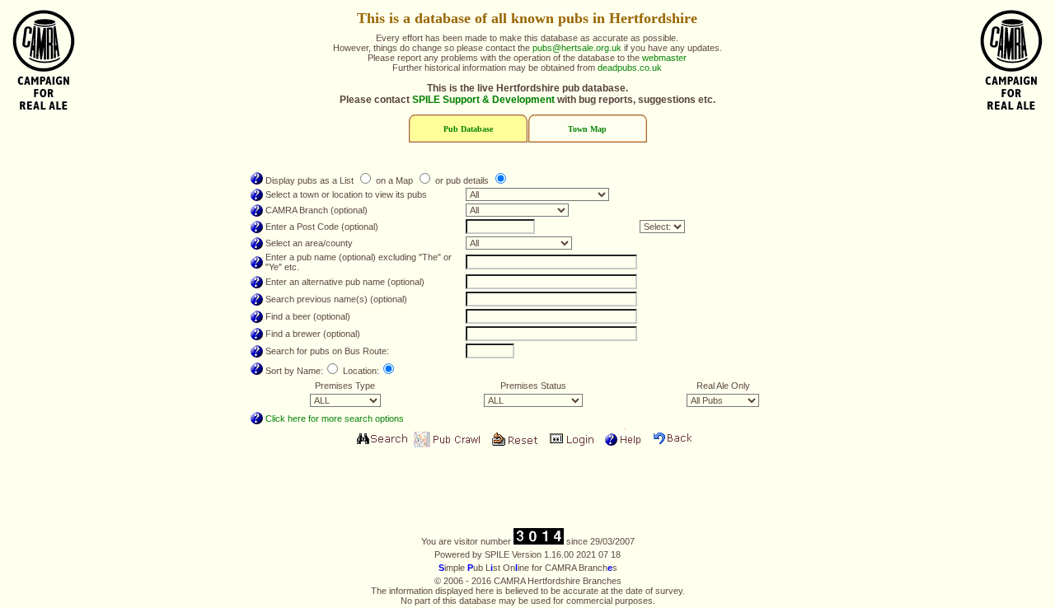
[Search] (381, 439)
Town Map (587, 128)
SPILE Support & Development (483, 99)
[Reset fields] (514, 439)
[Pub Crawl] (447, 439)
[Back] (674, 439)
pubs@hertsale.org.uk (576, 48)
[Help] (623, 439)
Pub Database (468, 128)
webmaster (664, 58)
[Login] (572, 439)
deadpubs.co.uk (630, 67)
